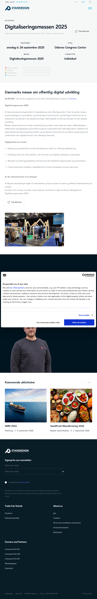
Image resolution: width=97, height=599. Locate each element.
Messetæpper (11, 563)
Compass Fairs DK (12, 549)
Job (54, 513)
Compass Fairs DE (12, 559)
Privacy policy (87, 594)
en (83, 2)
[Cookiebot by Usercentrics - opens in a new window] (84, 275)
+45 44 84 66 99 (21, 2)
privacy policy (24, 482)
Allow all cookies (79, 322)
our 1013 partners (17, 288)
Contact (56, 518)
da (76, 2)
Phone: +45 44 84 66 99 (49, 594)
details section (83, 308)
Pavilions (8, 513)
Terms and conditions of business (67, 523)
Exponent (9, 568)
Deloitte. (73, 99)
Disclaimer (57, 532)
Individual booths (12, 518)
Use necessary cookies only (48, 322)
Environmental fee (60, 527)
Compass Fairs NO (12, 554)
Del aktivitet (84, 31)
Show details (84, 315)
